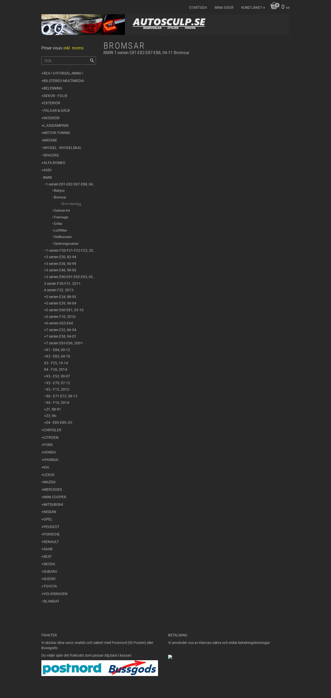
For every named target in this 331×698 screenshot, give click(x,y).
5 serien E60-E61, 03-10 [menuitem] (65, 309)
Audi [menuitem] (47, 169)
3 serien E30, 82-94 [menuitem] (61, 256)
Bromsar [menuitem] (60, 197)
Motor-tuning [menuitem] (56, 132)
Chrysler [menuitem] (52, 429)
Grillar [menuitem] (58, 223)
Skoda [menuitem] (49, 563)
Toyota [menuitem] (50, 586)
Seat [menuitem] (47, 556)
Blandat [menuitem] (51, 601)
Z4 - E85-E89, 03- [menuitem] (59, 422)
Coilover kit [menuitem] (62, 210)
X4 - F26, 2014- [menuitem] (56, 369)
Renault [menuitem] (51, 541)
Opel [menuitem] (47, 519)
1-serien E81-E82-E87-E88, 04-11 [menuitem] (71, 184)
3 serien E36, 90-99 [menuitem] (61, 263)
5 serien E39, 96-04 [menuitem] (61, 303)
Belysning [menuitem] (52, 88)
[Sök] (92, 60)
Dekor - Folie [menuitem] (55, 95)
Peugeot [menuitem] (51, 526)
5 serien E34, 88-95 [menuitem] (61, 296)
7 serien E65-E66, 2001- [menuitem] (65, 342)
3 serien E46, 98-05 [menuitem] (61, 270)
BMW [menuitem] (47, 177)
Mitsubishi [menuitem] (53, 504)
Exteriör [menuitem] (51, 102)
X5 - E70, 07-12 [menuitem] (58, 382)
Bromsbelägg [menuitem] (71, 203)
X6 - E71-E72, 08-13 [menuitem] (61, 395)
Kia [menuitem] (46, 467)
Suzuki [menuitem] (49, 578)
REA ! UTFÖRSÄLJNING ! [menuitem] (63, 73)
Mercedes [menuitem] (52, 489)
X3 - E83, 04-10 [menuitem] (58, 356)
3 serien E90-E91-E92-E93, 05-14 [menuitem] (71, 276)
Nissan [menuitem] (49, 511)
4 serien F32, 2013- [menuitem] (59, 289)
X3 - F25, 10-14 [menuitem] (56, 362)
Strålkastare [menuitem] (63, 236)
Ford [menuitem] (48, 444)
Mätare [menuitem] (50, 140)
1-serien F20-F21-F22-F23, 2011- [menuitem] (71, 250)
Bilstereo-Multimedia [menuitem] (63, 80)
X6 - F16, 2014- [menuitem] (58, 402)
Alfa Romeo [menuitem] (54, 162)
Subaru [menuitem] (50, 571)
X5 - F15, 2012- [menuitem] (58, 389)
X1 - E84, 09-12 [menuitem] (58, 349)
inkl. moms (73, 48)
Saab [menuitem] (47, 548)
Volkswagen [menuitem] (55, 593)
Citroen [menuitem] (50, 437)
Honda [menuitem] (49, 452)
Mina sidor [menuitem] (224, 7)
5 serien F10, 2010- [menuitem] (61, 316)
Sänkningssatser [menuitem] (66, 243)
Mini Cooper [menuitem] (54, 496)
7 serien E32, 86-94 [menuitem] (61, 329)
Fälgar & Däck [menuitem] (56, 110)
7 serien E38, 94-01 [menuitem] (61, 336)
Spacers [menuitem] (51, 155)
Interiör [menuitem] (51, 117)
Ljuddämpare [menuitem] (56, 125)
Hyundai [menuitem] (50, 459)
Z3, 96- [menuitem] (51, 415)
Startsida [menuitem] (198, 7)
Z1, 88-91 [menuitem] (53, 409)
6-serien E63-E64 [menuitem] (59, 323)
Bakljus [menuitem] (59, 190)
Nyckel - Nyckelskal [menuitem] (62, 147)
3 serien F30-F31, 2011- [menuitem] (62, 283)
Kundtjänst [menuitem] (251, 7)
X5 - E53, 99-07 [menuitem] (58, 376)
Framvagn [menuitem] (61, 217)
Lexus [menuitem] (48, 474)
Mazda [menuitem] (49, 481)
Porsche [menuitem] (51, 534)
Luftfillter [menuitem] (60, 230)
